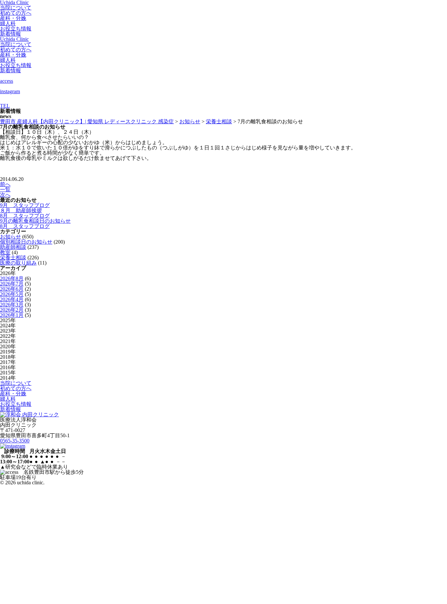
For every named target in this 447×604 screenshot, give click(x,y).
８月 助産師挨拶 (21, 210)
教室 (5, 252)
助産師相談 (13, 247)
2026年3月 (12, 304)
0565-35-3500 (14, 440)
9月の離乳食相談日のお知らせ (35, 221)
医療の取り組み (18, 263)
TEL (5, 106)
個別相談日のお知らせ (26, 242)
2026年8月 (12, 278)
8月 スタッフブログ (25, 215)
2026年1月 (12, 315)
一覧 (5, 189)
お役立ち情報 (15, 28)
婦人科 (8, 23)
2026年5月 (12, 294)
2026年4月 (12, 299)
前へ (5, 184)
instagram (10, 91)
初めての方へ (15, 13)
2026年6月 (12, 289)
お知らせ (10, 236)
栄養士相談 (13, 257)
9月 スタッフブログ (25, 205)
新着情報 (10, 34)
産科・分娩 (13, 18)
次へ (5, 195)
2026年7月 (12, 283)
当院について (15, 7)
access (6, 81)
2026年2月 (12, 310)
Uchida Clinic (14, 39)
